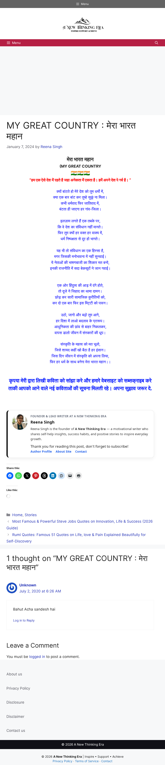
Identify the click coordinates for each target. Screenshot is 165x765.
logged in (37, 656)
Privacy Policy (18, 688)
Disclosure (15, 702)
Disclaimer (15, 716)
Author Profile (41, 451)
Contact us (15, 730)
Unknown (27, 585)
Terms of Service (87, 761)
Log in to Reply (24, 620)
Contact (81, 451)
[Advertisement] (82, 78)
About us (14, 674)
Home (17, 515)
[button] (156, 42)
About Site (63, 451)
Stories (31, 515)
